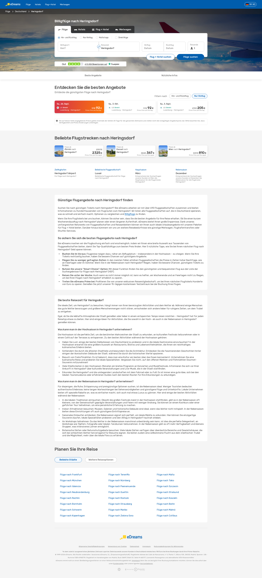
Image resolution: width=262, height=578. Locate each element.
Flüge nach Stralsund (168, 492)
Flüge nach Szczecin (167, 486)
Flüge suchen (190, 57)
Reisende (194, 45)
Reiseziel (105, 45)
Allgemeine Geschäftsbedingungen (92, 546)
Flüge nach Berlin (166, 504)
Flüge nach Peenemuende (121, 486)
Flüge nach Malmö (166, 509)
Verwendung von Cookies (117, 546)
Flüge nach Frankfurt (71, 474)
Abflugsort (64, 45)
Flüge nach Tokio (165, 480)
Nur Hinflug (199, 96)
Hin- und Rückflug (180, 96)
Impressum (146, 546)
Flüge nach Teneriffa (118, 474)
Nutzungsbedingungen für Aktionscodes (168, 546)
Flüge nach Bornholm (71, 504)
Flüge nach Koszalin (167, 498)
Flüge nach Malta (165, 474)
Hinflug (147, 45)
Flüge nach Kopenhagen (72, 515)
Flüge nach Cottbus (167, 515)
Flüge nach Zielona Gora (120, 515)
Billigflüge (130, 214)
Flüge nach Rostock (118, 498)
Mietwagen (65, 4)
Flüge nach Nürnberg (119, 480)
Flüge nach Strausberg (120, 504)
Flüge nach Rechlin (70, 498)
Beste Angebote (93, 75)
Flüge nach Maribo (117, 509)
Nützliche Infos (169, 75)
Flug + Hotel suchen (160, 57)
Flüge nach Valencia (70, 486)
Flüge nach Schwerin (71, 509)
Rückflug (170, 45)
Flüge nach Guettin (118, 492)
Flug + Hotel (50, 4)
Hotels (38, 4)
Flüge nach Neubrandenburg (75, 492)
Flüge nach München (71, 480)
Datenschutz (134, 546)
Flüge (28, 4)
